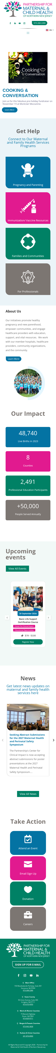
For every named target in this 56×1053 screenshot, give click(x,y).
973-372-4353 (28, 1004)
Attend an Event (28, 848)
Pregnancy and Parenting (28, 185)
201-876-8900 (28, 1036)
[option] (28, 617)
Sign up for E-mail (28, 964)
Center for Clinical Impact (24, 636)
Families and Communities (28, 256)
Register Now (28, 648)
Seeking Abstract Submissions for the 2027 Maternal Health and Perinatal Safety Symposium (27, 739)
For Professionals (28, 291)
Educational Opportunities (24, 632)
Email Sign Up (28, 873)
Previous (2, 740)
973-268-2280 (39, 23)
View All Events (17, 568)
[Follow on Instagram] (24, 23)
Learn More (13, 358)
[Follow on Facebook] (10, 23)
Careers (28, 924)
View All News (28, 794)
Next (53, 740)
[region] (28, 78)
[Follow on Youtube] (19, 23)
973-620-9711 (28, 1018)
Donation (28, 899)
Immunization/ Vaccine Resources (28, 220)
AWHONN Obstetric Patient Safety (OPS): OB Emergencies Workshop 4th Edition (28, 623)
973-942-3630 (28, 1026)
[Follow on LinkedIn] (15, 23)
